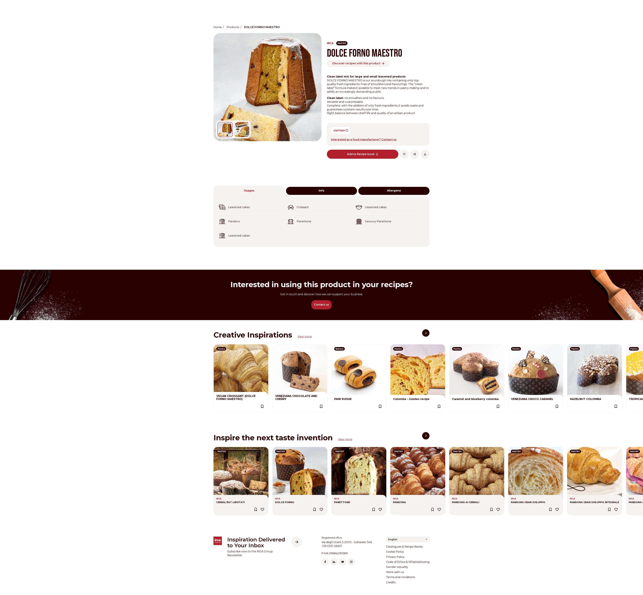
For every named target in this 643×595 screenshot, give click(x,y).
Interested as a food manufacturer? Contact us (364, 139)
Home (217, 27)
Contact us (321, 304)
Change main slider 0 (225, 129)
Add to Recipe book (361, 154)
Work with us (395, 572)
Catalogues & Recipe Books (404, 546)
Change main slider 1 (241, 129)
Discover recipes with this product (356, 63)
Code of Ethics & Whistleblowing (408, 562)
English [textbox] (392, 539)
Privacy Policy (395, 557)
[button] (426, 333)
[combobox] (408, 539)
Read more (221, 346)
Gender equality (397, 567)
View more (305, 336)
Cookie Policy (395, 551)
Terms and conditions (400, 577)
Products (233, 27)
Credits (391, 582)
